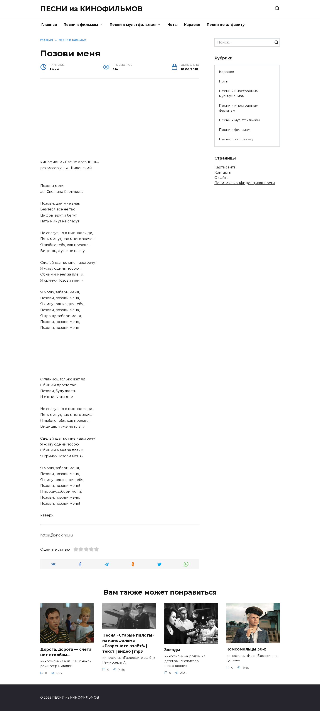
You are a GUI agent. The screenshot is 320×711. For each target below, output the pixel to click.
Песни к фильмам (81, 25)
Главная (49, 25)
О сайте (221, 178)
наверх (46, 515)
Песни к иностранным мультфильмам (238, 93)
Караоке (192, 25)
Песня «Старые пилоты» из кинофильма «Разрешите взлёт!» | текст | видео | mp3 (128, 643)
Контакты (222, 172)
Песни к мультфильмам (133, 25)
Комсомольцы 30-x (246, 649)
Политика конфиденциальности (244, 183)
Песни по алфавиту (226, 25)
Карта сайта (225, 167)
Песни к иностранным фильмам (238, 108)
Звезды (172, 649)
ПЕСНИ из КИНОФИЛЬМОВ (91, 9)
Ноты (172, 25)
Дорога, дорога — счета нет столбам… (65, 652)
